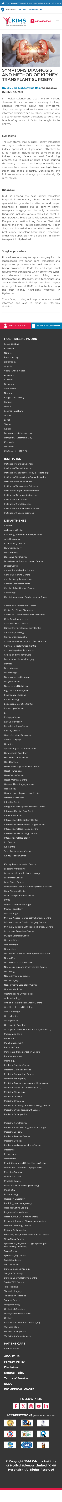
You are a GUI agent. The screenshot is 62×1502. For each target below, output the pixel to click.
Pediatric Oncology (14, 1101)
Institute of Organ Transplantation (21, 490)
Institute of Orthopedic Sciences (20, 495)
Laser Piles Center (13, 877)
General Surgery (12, 739)
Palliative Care (11, 1047)
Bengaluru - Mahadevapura (18, 433)
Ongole (8, 366)
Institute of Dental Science (17, 468)
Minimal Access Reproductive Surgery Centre (27, 918)
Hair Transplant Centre (16, 757)
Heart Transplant (13, 771)
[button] (30, 9)
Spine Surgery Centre (15, 1255)
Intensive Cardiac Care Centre (19, 811)
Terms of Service (16, 1378)
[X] (23, 1406)
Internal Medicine (13, 815)
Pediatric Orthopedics (15, 1114)
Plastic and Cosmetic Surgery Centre (23, 1167)
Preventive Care (12, 1176)
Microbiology (11, 913)
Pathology (9, 1060)
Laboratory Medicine (14, 868)
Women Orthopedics (15, 1331)
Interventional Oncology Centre (20, 833)
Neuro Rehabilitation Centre (18, 962)
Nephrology (10, 949)
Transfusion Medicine (15, 1295)
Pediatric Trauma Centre (17, 1136)
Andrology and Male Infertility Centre (23, 534)
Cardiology (10, 592)
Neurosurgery (11, 980)
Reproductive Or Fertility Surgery (21, 1216)
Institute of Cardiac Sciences (18, 463)
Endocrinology (11, 699)
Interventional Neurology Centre (21, 829)
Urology (8, 1318)
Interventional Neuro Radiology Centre (24, 824)
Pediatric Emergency (15, 1078)
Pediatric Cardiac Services (17, 1069)
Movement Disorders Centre (19, 931)
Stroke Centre (11, 1264)
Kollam (8, 428)
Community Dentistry (15, 637)
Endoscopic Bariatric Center (18, 704)
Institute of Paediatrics (16, 499)
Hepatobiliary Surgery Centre (19, 784)
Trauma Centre (12, 1300)
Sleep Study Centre (14, 1239)
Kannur (8, 402)
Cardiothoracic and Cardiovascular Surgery (26, 597)
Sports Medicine (12, 1260)
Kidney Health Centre (15, 855)
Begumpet (9, 384)
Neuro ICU (9, 958)
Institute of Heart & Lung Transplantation (25, 477)
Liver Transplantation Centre (19, 895)
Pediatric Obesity (13, 1096)
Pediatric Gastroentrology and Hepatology (26, 1083)
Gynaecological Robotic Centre (20, 748)
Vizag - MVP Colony (14, 397)
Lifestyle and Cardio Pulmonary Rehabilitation (28, 886)
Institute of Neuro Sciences (18, 481)
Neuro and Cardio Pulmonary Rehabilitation (27, 953)
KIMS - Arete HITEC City (16, 451)
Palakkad (9, 446)
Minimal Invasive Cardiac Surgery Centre (25, 922)
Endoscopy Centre (13, 708)
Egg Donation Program (16, 690)
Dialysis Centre (11, 681)
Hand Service (11, 762)
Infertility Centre (12, 802)
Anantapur (9, 375)
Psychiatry (9, 1190)
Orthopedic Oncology (15, 1025)
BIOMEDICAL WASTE (19, 1389)
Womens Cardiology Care (17, 1336)
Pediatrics (9, 1149)
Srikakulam (10, 361)
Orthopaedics (11, 1020)
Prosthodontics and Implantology (21, 1185)
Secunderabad (11, 344)
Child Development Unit (16, 619)
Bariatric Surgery (13, 548)
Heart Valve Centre (13, 775)
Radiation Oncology (14, 1199)
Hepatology (10, 788)
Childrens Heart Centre (16, 623)
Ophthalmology (12, 998)
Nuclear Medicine (13, 989)
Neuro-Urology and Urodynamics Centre (25, 967)
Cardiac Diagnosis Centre (17, 583)
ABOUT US (11, 1356)
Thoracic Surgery (13, 1291)
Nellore (8, 353)
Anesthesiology (12, 539)
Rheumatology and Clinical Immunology (25, 1221)
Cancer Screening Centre (17, 574)
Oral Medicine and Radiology (19, 1007)
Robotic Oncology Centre (17, 1225)
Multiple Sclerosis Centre (16, 935)
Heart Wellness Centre (15, 779)
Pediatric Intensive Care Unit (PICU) (22, 1087)
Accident (8, 525)
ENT (6, 713)
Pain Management (13, 1043)
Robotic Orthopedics (15, 1230)
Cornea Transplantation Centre (20, 646)
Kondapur (9, 348)
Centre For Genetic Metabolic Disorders (24, 614)
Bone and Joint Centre (15, 557)
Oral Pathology (12, 1011)
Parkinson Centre (13, 1056)
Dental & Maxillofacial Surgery (19, 659)
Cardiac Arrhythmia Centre (18, 579)
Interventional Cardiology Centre (21, 820)
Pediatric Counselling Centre (19, 1074)
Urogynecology (12, 1304)
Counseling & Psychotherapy (19, 650)
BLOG (8, 1383)
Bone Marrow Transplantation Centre (23, 561)
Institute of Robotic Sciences (19, 513)
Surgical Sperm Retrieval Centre (20, 1278)
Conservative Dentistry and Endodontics (25, 641)
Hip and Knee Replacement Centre (22, 793)
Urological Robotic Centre (17, 1313)
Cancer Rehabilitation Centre (19, 570)
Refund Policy (14, 1372)
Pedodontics (10, 1154)
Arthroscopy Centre (14, 543)
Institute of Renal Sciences (17, 504)
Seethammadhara (13, 411)
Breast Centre (11, 565)
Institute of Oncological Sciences (21, 486)
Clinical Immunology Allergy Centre (22, 628)
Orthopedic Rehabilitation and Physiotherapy (27, 1029)
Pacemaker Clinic (13, 1034)
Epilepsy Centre (12, 717)
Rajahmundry (11, 357)
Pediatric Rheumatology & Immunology (25, 1127)
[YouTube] (38, 1406)
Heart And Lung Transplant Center (22, 766)
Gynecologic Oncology (16, 753)
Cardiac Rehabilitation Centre (19, 588)
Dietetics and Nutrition (16, 686)
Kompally (9, 442)
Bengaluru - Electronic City (18, 437)
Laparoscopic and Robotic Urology (22, 873)
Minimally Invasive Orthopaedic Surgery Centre (28, 926)
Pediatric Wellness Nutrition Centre (22, 1145)
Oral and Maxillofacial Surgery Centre (23, 1002)
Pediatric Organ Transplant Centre (22, 1110)
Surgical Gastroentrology (17, 1269)
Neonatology (11, 944)
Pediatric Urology (13, 1140)
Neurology (9, 971)
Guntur (8, 415)
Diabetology (10, 672)
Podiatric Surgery (13, 1172)
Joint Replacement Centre (17, 851)
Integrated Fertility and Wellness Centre (24, 806)
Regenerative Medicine (16, 1212)
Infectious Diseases (14, 797)
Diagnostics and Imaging (17, 677)
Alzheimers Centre (13, 530)
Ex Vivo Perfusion (13, 721)
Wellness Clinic (11, 1327)
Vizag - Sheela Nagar (14, 370)
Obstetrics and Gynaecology (18, 993)
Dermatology (11, 668)
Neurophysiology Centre (17, 976)
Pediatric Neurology (14, 1092)
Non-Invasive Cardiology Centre (20, 985)
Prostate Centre (12, 1181)
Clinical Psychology (14, 632)
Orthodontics (11, 1016)
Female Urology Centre (16, 726)
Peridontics (10, 1158)
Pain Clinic (9, 1038)
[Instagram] (31, 1406)
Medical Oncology (13, 909)
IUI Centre (9, 842)
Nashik (7, 406)
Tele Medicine (11, 1286)
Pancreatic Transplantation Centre (22, 1052)
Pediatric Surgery (13, 1132)
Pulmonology (11, 1194)
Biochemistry (11, 552)
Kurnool (8, 379)
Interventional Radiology (17, 838)
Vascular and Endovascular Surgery (22, 1322)
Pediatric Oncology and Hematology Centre (27, 1105)
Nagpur (8, 393)
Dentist (8, 663)
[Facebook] (16, 1406)
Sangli (7, 420)
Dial (14, 3)
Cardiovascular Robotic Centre (20, 605)
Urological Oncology (14, 1309)
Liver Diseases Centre (15, 891)
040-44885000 (43, 21)
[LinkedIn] (46, 1406)
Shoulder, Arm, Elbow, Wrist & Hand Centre (26, 1234)
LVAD (7, 900)
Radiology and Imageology (18, 1203)
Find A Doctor (11, 1348)
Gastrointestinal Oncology (17, 735)
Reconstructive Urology (16, 1207)
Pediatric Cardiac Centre (16, 1065)
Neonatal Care (11, 940)
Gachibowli (10, 388)
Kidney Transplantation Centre (20, 864)
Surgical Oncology (13, 1273)
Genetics (8, 744)
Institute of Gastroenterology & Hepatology (26, 472)
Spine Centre (10, 1251)
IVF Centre (9, 846)
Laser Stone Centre (14, 882)
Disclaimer (12, 1367)
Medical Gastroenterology (17, 904)
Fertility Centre (12, 730)
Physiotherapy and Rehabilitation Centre (25, 1163)
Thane (7, 424)
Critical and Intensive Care (17, 654)
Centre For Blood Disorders (18, 610)
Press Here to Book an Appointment (44, 3)
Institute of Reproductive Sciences (22, 508)
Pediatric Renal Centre (15, 1123)
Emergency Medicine (15, 695)
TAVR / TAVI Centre (14, 1282)
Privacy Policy (14, 1361)
